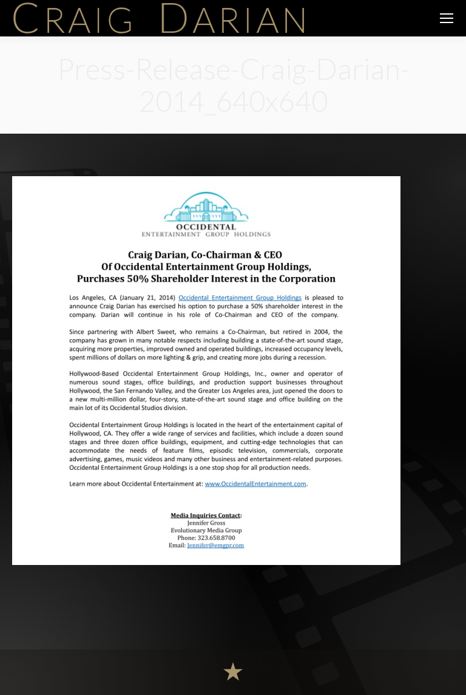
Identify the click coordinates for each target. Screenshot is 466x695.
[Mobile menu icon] (446, 18)
